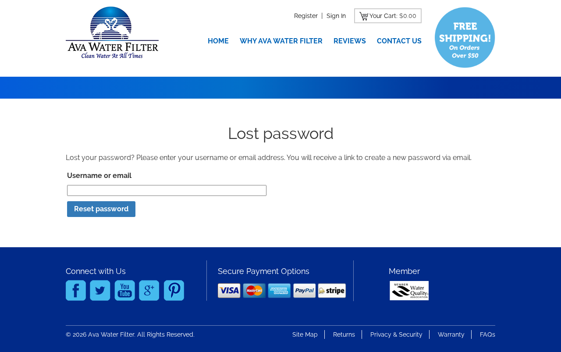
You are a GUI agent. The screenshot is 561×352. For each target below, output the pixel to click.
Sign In (336, 15)
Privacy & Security (396, 334)
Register (306, 15)
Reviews (350, 41)
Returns (344, 334)
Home (218, 41)
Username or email (99, 175)
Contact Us (399, 41)
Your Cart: (383, 15)
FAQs (487, 334)
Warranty (451, 334)
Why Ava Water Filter (281, 41)
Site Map (305, 334)
